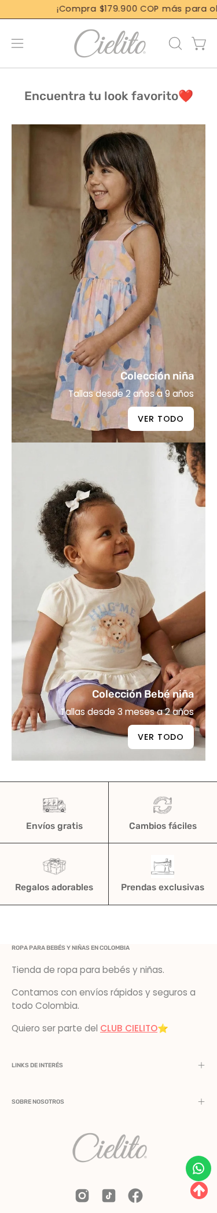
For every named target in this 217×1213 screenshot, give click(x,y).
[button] (174, 43)
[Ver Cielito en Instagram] (82, 1195)
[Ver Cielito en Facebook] (135, 1195)
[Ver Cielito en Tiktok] (108, 1195)
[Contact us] (198, 1168)
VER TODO (161, 737)
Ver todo (161, 419)
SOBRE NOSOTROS (38, 1101)
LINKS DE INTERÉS (37, 1065)
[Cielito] (108, 43)
